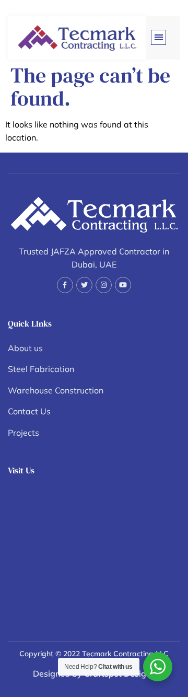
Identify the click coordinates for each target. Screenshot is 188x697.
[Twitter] (84, 285)
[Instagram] (104, 285)
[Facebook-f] (65, 285)
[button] (158, 37)
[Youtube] (123, 285)
